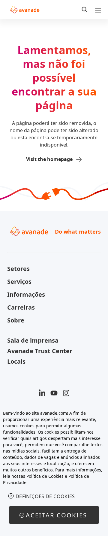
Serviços (19, 281)
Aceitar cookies (56, 515)
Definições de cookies (45, 496)
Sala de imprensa (32, 340)
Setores (18, 269)
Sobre (15, 320)
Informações (26, 294)
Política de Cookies (45, 476)
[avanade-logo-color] (24, 9)
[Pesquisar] (84, 9)
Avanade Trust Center (39, 351)
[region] (54, 470)
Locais (16, 361)
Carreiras (21, 307)
